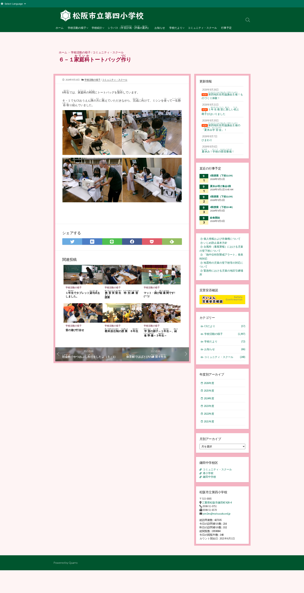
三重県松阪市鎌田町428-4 (217, 502)
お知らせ (159, 27)
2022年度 (209, 413)
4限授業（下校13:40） (222, 207)
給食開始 (215, 217)
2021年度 (209, 421)
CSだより (224, 326)
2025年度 (209, 390)
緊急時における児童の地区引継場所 (221, 272)
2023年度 (209, 406)
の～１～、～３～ (161, 332)
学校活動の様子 (77, 27)
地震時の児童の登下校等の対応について (221, 264)
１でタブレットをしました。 (83, 294)
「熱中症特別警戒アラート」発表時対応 (221, 256)
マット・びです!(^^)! (159, 294)
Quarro (73, 562)
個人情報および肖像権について (222, 238)
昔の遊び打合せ (75, 329)
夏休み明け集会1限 (220, 186)
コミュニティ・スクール (202, 27)
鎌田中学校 (209, 476)
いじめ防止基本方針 (215, 242)
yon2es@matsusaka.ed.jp (216, 513)
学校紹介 (97, 27)
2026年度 (209, 383)
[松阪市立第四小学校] (101, 15)
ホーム (60, 27)
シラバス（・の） (129, 27)
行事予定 (226, 27)
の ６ (121, 330)
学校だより (175, 27)
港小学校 (208, 473)
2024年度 (209, 398)
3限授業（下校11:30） (222, 175)
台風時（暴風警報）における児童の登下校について (221, 248)
